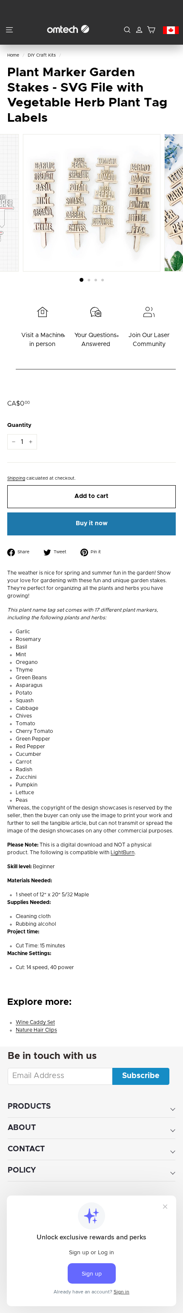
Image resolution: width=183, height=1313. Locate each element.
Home (13, 55)
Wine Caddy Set (35, 1022)
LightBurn (122, 852)
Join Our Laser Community (149, 339)
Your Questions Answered (95, 339)
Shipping (16, 478)
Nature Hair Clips (36, 1030)
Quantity (19, 425)
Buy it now (92, 523)
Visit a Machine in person (42, 339)
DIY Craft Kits (42, 55)
